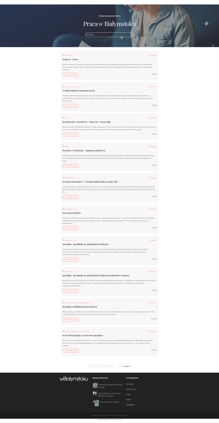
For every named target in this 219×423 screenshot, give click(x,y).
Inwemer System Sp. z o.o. (73, 87)
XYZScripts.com (117, 419)
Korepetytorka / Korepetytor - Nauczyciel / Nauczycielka (86, 121)
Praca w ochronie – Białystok (109, 402)
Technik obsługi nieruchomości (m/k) (78, 90)
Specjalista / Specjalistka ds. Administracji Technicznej (85, 244)
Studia (128, 400)
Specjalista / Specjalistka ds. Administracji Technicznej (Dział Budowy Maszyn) (95, 275)
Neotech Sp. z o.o (70, 209)
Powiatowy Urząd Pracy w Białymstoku (76, 303)
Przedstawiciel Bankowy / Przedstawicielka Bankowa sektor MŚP (90, 181)
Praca (128, 394)
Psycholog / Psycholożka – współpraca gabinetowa (83, 150)
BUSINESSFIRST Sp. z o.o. (72, 178)
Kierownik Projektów (71, 213)
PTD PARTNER (68, 55)
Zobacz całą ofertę (70, 74)
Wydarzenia (130, 405)
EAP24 (66, 147)
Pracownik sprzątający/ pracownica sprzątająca (82, 335)
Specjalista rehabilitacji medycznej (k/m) (79, 306)
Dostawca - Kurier (70, 59)
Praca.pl (67, 118)
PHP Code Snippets (102, 419)
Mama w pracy (131, 389)
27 (120, 366)
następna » (126, 366)
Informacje (130, 384)
